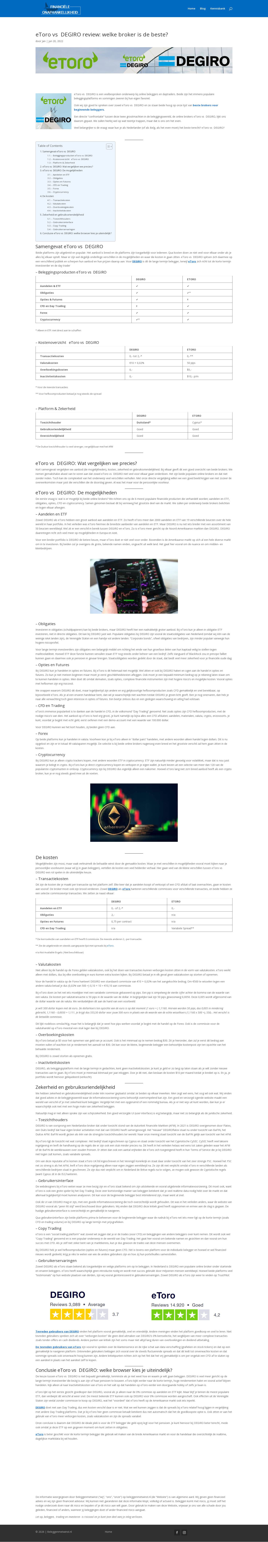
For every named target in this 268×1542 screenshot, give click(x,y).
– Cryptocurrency (60, 192)
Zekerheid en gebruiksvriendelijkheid (63, 214)
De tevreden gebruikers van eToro (58, 1347)
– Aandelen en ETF (60, 174)
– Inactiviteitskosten (61, 210)
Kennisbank (217, 8)
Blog (203, 8)
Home (191, 8)
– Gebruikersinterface (62, 222)
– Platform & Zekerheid (63, 162)
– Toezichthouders (60, 218)
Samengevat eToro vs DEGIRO (58, 151)
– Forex (55, 188)
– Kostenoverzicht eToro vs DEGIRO (70, 159)
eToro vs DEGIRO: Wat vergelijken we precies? (67, 166)
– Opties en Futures (61, 181)
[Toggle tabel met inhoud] (107, 146)
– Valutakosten (58, 203)
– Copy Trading (58, 225)
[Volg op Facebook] (177, 1532)
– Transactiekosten (60, 200)
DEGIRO (40, 1407)
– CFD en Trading (59, 185)
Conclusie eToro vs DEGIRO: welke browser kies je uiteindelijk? (77, 233)
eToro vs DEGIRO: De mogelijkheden (62, 170)
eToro (126, 889)
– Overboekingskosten (62, 207)
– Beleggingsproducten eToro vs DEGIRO (71, 155)
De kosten (48, 196)
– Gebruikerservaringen (63, 229)
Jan (44, 41)
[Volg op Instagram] (184, 1532)
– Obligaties (57, 178)
